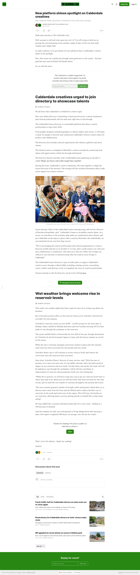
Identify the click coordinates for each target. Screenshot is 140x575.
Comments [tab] (39, 473)
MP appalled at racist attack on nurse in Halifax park (58, 533)
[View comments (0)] (44, 30)
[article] (70, 507)
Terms (24, 572)
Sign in (134, 4)
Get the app (77, 572)
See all (39, 546)
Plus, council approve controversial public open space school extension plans (60, 536)
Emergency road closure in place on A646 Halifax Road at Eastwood (57, 523)
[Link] (32, 98)
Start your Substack (66, 572)
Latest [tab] (42, 497)
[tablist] (43, 473)
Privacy (19, 572)
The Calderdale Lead (62, 24)
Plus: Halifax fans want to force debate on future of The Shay (55, 507)
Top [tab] (37, 497)
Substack (120, 572)
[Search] (112, 4)
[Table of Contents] (2, 287)
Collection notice (30, 572)
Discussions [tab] (50, 497)
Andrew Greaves (47, 24)
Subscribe (124, 4)
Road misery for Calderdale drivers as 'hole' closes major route (61, 518)
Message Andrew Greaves (71, 283)
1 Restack (49, 452)
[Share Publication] (116, 4)
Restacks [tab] (48, 473)
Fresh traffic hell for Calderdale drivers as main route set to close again (61, 503)
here (84, 273)
